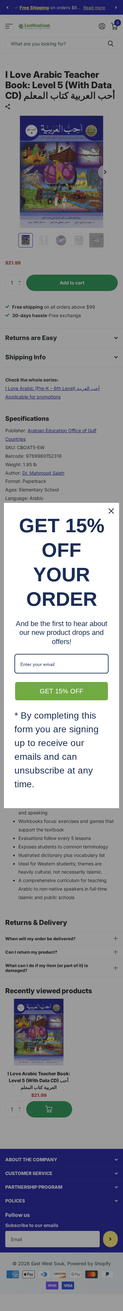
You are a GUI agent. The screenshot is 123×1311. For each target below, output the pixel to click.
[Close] (111, 511)
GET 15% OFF (61, 691)
